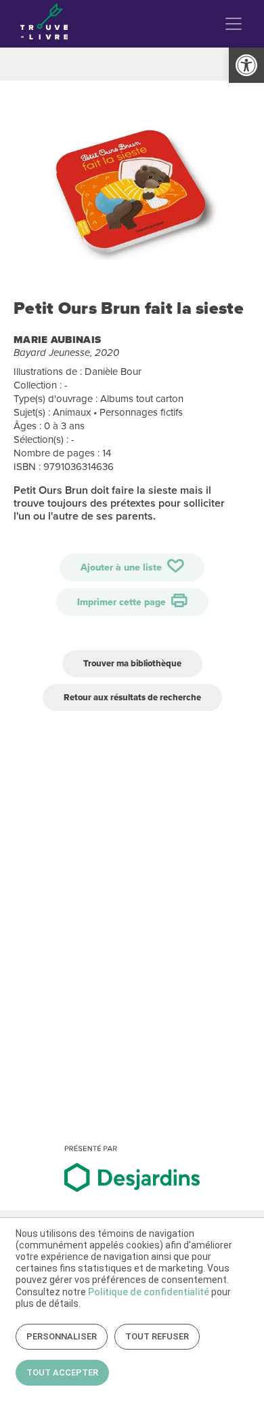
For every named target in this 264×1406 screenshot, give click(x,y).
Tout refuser (157, 1336)
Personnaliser (61, 1336)
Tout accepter (62, 1372)
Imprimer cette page (123, 602)
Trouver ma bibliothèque (132, 663)
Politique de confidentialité (148, 1291)
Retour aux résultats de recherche (132, 697)
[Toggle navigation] (233, 24)
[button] (246, 65)
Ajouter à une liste (122, 567)
